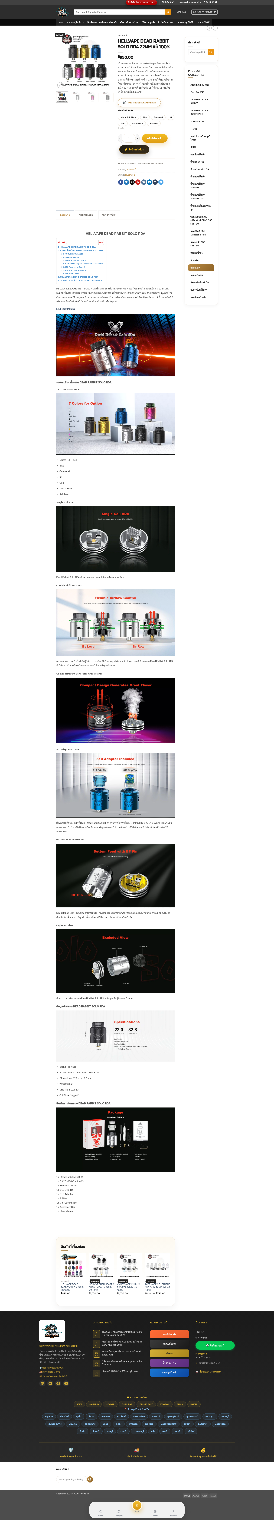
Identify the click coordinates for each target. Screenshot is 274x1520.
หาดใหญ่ (121, 1416)
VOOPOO (165, 1404)
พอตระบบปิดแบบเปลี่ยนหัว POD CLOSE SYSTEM (201, 220)
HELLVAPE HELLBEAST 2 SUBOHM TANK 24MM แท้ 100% (101, 1287)
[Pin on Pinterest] (137, 182)
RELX (193, 147)
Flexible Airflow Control (75, 260)
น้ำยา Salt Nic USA (199, 169)
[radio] (128, 117)
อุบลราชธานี (192, 1416)
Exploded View (71, 273)
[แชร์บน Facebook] (120, 182)
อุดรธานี (156, 1416)
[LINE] (42, 1383)
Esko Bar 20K (197, 92)
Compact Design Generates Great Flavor (83, 263)
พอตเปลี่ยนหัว (169, 1343)
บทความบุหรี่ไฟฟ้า (185, 22)
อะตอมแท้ (195, 267)
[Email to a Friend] (132, 182)
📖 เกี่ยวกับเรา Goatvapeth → (210, 1371)
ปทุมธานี (73, 1423)
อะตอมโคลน (196, 275)
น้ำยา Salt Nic (197, 161)
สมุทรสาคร (90, 1423)
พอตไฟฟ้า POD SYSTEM (197, 244)
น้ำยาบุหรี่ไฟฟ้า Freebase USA (198, 196)
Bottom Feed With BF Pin (76, 270)
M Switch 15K (197, 121)
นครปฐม (210, 1416)
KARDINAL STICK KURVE (199, 101)
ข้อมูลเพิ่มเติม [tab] (86, 214)
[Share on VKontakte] (143, 182)
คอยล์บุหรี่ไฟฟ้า (198, 154)
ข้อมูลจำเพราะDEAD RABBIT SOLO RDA (79, 276)
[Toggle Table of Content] (99, 242)
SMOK (180, 1404)
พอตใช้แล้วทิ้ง (169, 1334)
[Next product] (209, 28)
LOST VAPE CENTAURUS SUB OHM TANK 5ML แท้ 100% (157, 1287)
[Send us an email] (213, 2)
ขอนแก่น (105, 1416)
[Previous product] (215, 28)
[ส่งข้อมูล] (168, 12)
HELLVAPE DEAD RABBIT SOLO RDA (78, 246)
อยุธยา (187, 1423)
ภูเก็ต (78, 1416)
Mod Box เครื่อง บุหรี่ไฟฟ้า (200, 138)
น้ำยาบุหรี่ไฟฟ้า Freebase (198, 185)
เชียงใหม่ (64, 1416)
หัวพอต (169, 1353)
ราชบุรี (123, 1431)
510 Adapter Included (75, 266)
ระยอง (119, 1423)
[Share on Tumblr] (155, 182)
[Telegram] (50, 1383)
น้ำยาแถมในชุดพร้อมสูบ (200, 207)
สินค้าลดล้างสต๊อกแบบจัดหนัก (102, 22)
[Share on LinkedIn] (149, 182)
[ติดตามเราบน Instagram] (207, 2)
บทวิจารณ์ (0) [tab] (109, 214)
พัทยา (91, 1416)
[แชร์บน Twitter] (126, 182)
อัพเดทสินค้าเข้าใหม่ (129, 22)
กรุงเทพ (49, 1416)
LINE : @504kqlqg (65, 308)
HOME (61, 22)
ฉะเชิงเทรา (203, 1423)
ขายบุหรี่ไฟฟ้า (204, 22)
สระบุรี (110, 1431)
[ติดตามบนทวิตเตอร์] (210, 2)
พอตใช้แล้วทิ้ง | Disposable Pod (198, 233)
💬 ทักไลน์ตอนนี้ (215, 1345)
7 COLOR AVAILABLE (74, 253)
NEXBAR (110, 1404)
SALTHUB (94, 1404)
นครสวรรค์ (220, 1423)
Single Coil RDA (72, 257)
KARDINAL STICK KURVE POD (199, 112)
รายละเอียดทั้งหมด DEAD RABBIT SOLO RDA (81, 250)
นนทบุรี (225, 1416)
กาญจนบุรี (139, 1431)
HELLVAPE (130, 175)
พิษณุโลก (133, 1423)
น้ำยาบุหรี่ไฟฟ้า (198, 176)
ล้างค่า (121, 128)
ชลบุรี (105, 1423)
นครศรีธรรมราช (168, 1423)
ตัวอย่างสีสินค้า (125, 111)
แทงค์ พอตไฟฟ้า (198, 297)
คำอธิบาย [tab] (65, 214)
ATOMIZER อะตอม (199, 85)
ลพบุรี (177, 1431)
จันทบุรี (96, 1431)
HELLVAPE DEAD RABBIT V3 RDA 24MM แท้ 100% (72, 1287)
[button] (181, 12)
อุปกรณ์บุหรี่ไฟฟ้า (198, 289)
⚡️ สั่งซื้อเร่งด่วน (134, 149)
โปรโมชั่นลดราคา (166, 22)
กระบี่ (164, 1431)
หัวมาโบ (194, 260)
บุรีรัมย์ (191, 1431)
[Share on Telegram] (160, 182)
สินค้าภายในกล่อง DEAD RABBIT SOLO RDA (81, 280)
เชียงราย (149, 1423)
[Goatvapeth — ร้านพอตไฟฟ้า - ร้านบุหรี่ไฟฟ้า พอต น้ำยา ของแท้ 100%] (62, 12)
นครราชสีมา (139, 1416)
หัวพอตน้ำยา (196, 253)
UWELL (194, 1404)
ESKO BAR (127, 1404)
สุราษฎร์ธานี (173, 1416)
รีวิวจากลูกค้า (148, 22)
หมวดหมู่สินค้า (74, 22)
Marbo (193, 128)
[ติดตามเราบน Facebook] (204, 2)
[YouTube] (66, 1383)
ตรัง (153, 1431)
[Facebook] (58, 1383)
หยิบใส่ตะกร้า (155, 138)
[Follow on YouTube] (216, 2)
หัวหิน (82, 1431)
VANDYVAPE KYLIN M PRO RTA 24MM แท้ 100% (128, 1287)
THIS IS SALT (146, 1404)
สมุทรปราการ (55, 1423)
